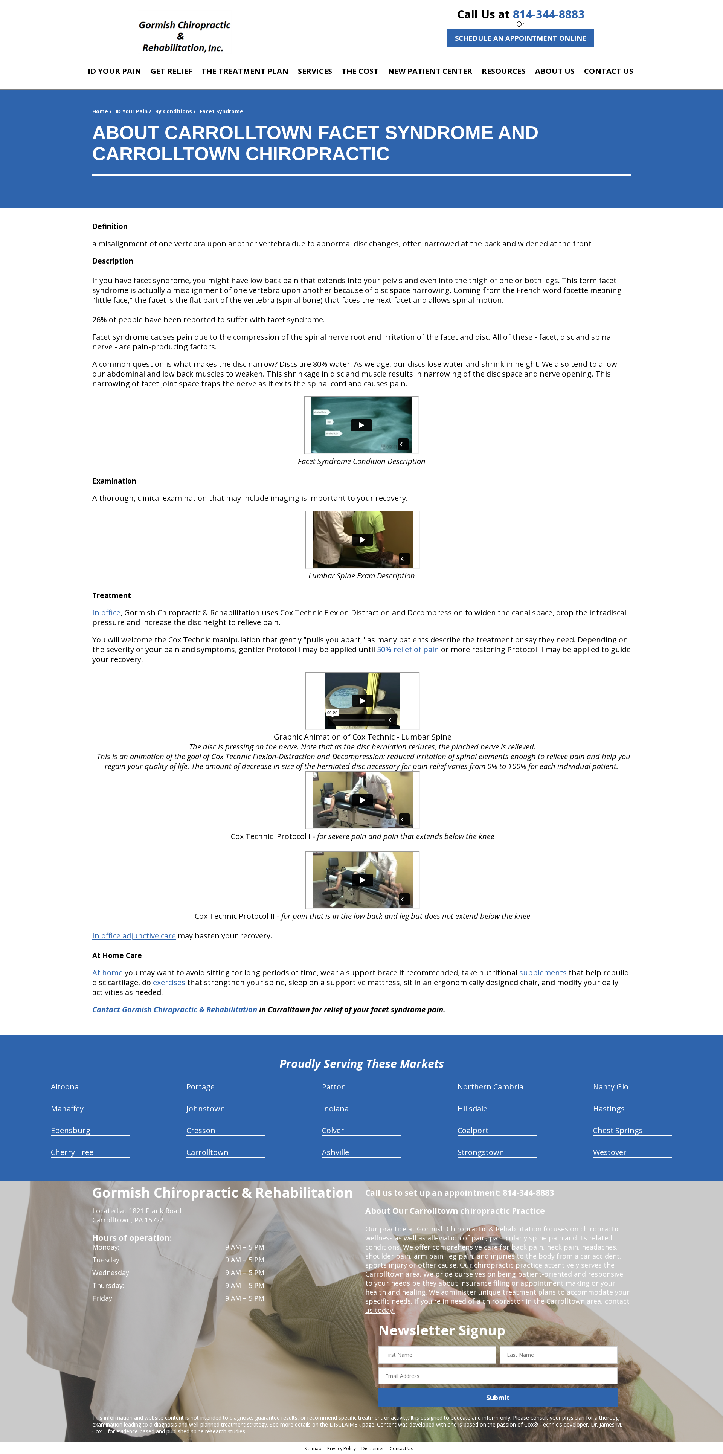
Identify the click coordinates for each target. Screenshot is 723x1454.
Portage (200, 1087)
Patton (334, 1087)
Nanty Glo (610, 1087)
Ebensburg (70, 1130)
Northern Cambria (490, 1087)
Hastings (609, 1108)
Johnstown (205, 1108)
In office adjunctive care (134, 936)
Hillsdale (472, 1108)
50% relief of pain (408, 649)
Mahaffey (67, 1108)
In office (106, 612)
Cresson (200, 1130)
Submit (498, 1397)
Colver (333, 1130)
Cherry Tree (72, 1152)
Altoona (65, 1087)
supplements (543, 972)
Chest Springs (618, 1130)
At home (107, 972)
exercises (169, 982)
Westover (610, 1152)
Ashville (335, 1152)
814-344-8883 (548, 14)
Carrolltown (207, 1152)
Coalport (473, 1130)
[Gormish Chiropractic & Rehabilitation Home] (185, 32)
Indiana (335, 1108)
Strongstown (481, 1152)
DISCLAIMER (345, 1424)
